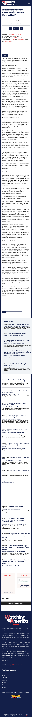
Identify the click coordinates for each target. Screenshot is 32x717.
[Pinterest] (17, 28)
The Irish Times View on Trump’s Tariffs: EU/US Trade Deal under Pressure (16, 561)
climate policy (10, 312)
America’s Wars (8, 592)
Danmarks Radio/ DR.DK (15, 34)
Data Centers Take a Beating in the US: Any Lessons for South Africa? (15, 471)
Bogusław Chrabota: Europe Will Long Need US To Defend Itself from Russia (15, 547)
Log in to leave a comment (16, 603)
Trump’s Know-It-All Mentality (19, 324)
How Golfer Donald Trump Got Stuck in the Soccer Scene (15, 391)
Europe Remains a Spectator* (19, 534)
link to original (17, 37)
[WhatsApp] (21, 28)
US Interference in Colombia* (17, 333)
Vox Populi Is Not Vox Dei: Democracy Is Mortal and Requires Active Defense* (14, 520)
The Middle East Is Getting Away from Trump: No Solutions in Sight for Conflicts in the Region (17, 352)
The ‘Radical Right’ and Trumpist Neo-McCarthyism (15, 429)
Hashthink (24, 716)
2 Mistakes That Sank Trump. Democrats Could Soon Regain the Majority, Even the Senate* (15, 445)
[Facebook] (10, 28)
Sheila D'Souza (20, 39)
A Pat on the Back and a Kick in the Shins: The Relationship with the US (14, 416)
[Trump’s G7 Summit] (16, 494)
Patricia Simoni (7, 41)
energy (20, 312)
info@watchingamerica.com (15, 665)
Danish (13, 39)
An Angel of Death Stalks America (24, 586)
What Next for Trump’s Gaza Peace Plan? (17, 364)
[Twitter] (14, 28)
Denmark (15, 312)
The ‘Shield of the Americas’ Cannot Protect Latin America (17, 341)
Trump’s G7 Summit (15, 506)
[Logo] (13, 2)
